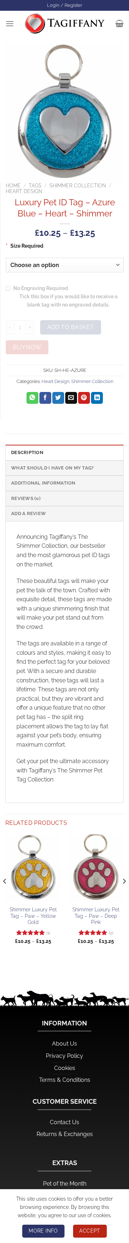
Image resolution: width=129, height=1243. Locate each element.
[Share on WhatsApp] (32, 398)
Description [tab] (27, 452)
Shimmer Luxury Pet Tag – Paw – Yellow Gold (33, 916)
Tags (35, 185)
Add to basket (70, 327)
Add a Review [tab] (28, 513)
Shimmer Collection (77, 185)
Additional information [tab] (43, 483)
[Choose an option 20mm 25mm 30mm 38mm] (65, 265)
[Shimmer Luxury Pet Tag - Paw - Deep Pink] (96, 868)
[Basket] (119, 23)
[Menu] (9, 23)
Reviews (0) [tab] (25, 498)
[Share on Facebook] (45, 398)
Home (13, 185)
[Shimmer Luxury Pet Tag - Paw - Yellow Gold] (33, 868)
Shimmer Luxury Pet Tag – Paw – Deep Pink (95, 916)
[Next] (124, 895)
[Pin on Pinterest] (84, 398)
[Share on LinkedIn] (97, 398)
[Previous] (5, 895)
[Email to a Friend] (71, 398)
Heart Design (24, 191)
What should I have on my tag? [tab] (52, 468)
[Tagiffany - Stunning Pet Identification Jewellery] (64, 23)
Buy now (27, 347)
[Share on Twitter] (58, 398)
